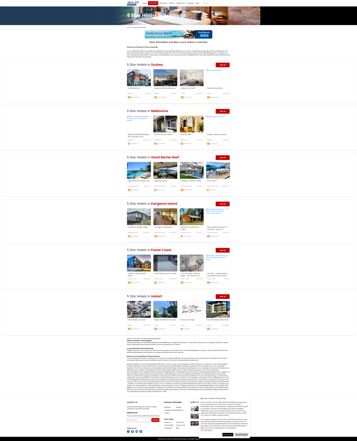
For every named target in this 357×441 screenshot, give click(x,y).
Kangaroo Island (170, 410)
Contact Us (180, 422)
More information (206, 430)
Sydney (178, 407)
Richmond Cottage (188, 320)
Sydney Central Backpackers (165, 88)
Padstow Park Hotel (188, 88)
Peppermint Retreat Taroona (165, 320)
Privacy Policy (169, 425)
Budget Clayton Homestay (216, 134)
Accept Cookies (228, 434)
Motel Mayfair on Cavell (136, 320)
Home (145, 3)
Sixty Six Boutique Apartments (218, 320)
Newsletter (168, 428)
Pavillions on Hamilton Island (191, 181)
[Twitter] (140, 431)
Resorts (171, 3)
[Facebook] (128, 431)
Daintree (168, 407)
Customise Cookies (241, 434)
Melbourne (179, 410)
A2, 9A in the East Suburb (163, 134)
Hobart (167, 413)
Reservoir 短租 (186, 134)
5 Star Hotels (153, 3)
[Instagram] (132, 431)
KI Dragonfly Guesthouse (163, 227)
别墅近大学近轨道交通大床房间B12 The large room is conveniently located (138, 135)
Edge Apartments (160, 181)
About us (168, 422)
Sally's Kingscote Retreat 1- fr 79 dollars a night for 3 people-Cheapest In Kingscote (217, 228)
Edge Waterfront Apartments (139, 181)
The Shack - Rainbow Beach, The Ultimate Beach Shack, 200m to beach (217, 274)
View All (223, 65)
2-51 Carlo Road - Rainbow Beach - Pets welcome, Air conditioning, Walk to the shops (190, 274)
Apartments (163, 3)
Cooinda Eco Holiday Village (138, 227)
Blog (197, 3)
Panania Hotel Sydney (215, 88)
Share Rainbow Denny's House (165, 273)
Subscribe (155, 420)
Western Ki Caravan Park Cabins (190, 228)
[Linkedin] (136, 431)
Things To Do (180, 3)
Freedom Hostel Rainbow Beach (137, 274)
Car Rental (190, 3)
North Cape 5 (212, 181)
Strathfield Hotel (134, 88)
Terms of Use (180, 425)
